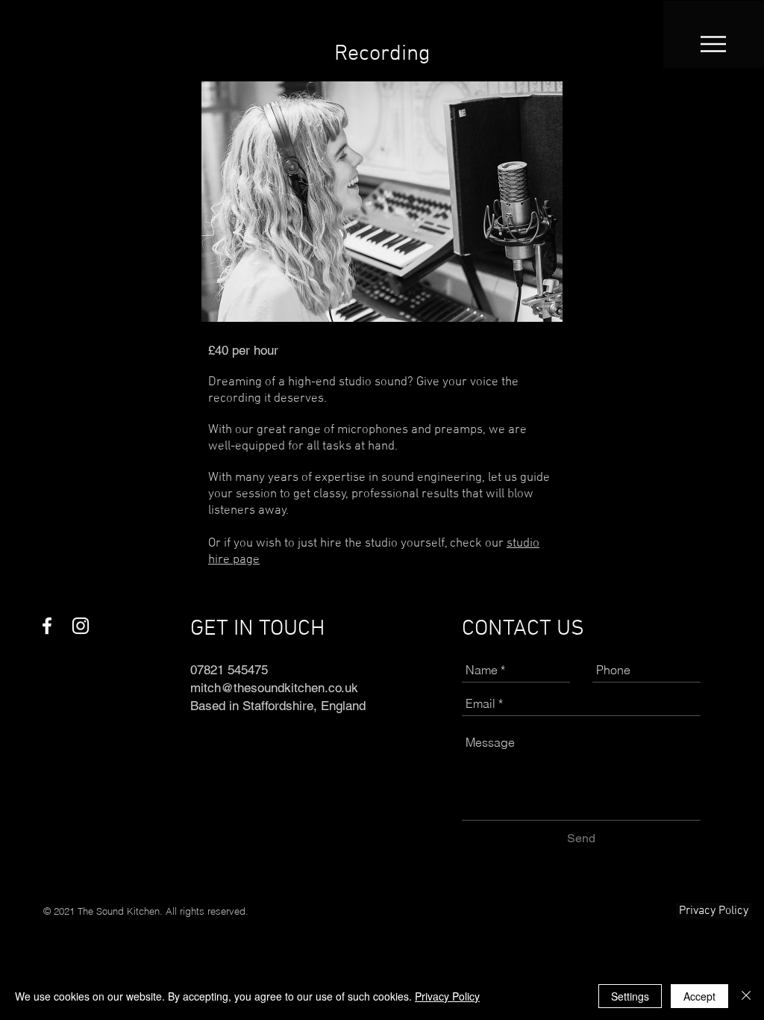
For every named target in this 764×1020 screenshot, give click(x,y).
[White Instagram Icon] (80, 626)
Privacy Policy (447, 996)
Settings (630, 996)
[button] (713, 44)
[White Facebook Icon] (47, 626)
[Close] (746, 996)
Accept (699, 996)
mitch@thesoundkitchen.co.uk (274, 687)
